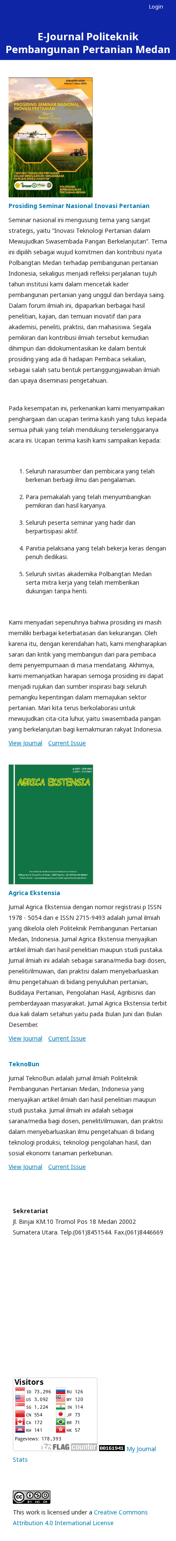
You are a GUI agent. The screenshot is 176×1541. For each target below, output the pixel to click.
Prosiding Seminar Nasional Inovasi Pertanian (79, 206)
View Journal (25, 743)
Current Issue (67, 743)
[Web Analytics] (112, 1449)
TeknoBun (24, 1064)
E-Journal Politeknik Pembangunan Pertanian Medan (88, 42)
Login (156, 6)
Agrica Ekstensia (34, 893)
